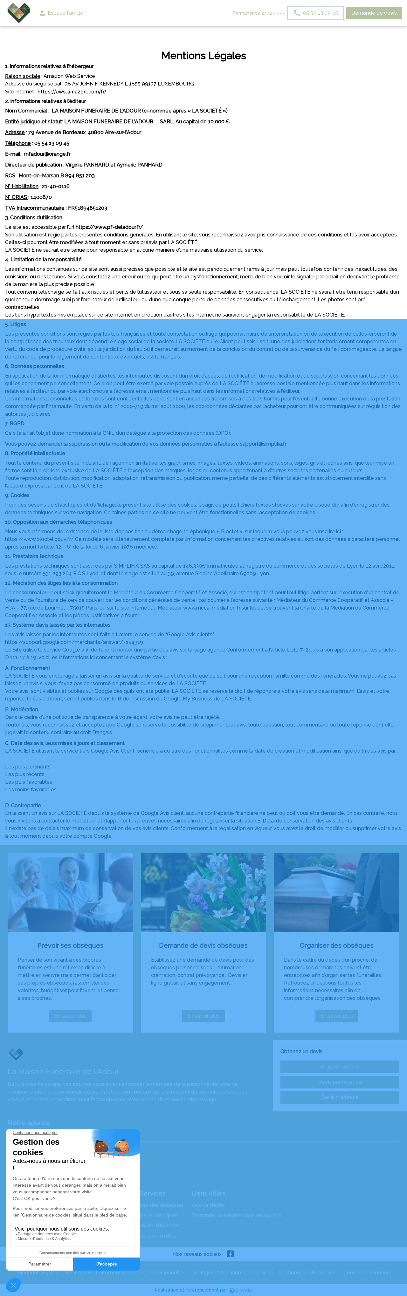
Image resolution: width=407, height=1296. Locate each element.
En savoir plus (73, 1017)
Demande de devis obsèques (203, 945)
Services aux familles (151, 1236)
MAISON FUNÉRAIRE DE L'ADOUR (48, 1135)
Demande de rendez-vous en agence (236, 1215)
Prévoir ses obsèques (70, 945)
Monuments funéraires (153, 1226)
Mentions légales (37, 1273)
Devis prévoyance (340, 1082)
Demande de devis (374, 13)
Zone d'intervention (366, 1273)
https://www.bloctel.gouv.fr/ (39, 539)
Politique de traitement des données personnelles (125, 1273)
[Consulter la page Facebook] (230, 1254)
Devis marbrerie (340, 1097)
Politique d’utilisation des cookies (232, 1273)
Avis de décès (208, 1205)
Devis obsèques (340, 1067)
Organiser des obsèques (337, 945)
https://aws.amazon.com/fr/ (72, 91)
